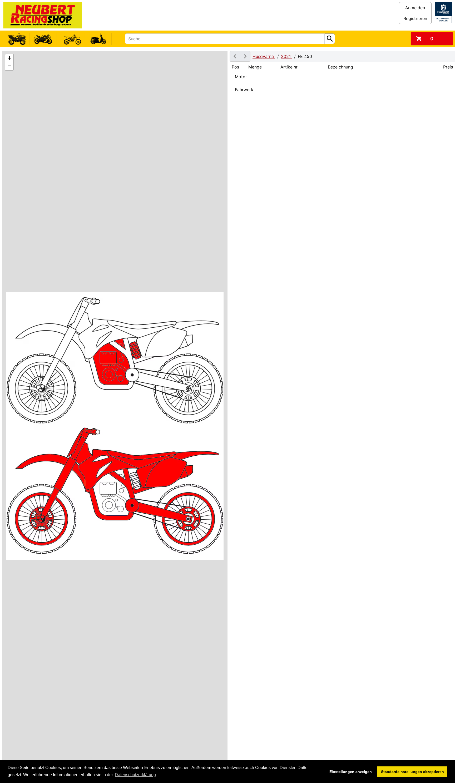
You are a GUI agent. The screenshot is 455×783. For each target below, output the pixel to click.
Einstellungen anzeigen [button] (350, 772)
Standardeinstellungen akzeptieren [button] (412, 772)
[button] (9, 58)
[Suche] (330, 38)
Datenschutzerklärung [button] (135, 774)
